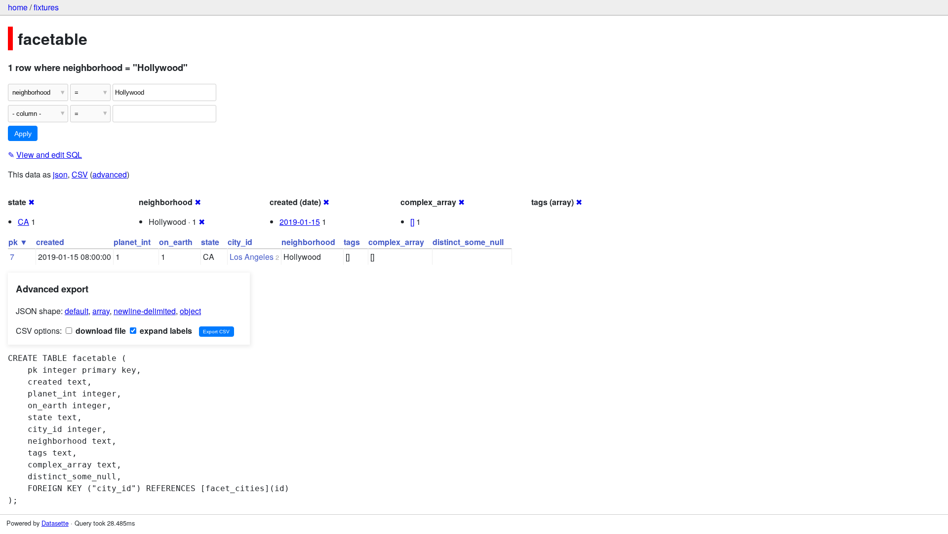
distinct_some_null (468, 242)
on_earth (176, 242)
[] (412, 221)
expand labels (165, 330)
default (76, 311)
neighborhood (308, 242)
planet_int (132, 242)
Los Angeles (252, 256)
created (50, 242)
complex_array (396, 242)
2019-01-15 (299, 221)
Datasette (55, 523)
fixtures (46, 7)
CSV (80, 174)
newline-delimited (145, 311)
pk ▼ (18, 242)
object (190, 311)
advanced (109, 174)
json (60, 174)
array (101, 311)
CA (23, 221)
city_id (240, 242)
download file (100, 330)
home (18, 7)
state (210, 242)
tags (352, 242)
